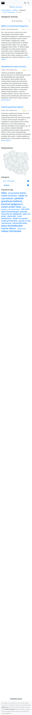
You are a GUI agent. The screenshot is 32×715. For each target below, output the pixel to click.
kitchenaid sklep (20, 223)
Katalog (15, 10)
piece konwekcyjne (12, 225)
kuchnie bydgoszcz (12, 204)
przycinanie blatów (17, 193)
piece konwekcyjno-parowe (14, 211)
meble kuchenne (9, 195)
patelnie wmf (21, 228)
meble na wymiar (20, 218)
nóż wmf (25, 209)
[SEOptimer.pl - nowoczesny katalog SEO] (3, 3)
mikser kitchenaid (11, 231)
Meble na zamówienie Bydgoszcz (14, 26)
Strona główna (6, 10)
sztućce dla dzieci (14, 209)
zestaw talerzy (8, 228)
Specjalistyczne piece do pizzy (13, 66)
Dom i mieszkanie (9, 12)
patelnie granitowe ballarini (12, 200)
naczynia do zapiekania (11, 214)
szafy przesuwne (9, 221)
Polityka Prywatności (10, 709)
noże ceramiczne (11, 217)
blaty (4, 192)
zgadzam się (4, 707)
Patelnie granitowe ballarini (12, 107)
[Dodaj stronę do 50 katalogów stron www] (16, 7)
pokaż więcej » (6, 100)
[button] (25, 3)
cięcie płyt (12, 216)
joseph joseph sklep (11, 206)
